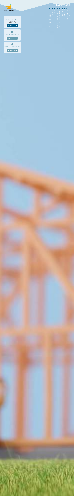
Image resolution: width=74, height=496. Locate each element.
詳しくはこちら (12, 25)
